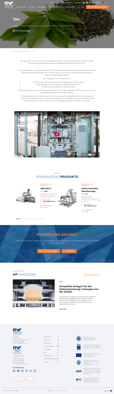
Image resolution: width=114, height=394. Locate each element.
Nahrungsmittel (26, 51)
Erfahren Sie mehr (48, 206)
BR (58, 362)
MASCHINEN (32, 7)
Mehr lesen (63, 309)
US (58, 352)
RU (58, 359)
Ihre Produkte (43, 7)
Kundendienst (70, 7)
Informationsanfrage (23, 31)
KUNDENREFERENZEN (67, 2)
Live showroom (54, 2)
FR (58, 355)
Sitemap (64, 390)
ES (57, 349)
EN (58, 340)
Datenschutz (51, 390)
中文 (58, 346)
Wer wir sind (21, 7)
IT (57, 336)
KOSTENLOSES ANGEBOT (99, 7)
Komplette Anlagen (56, 7)
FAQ (78, 7)
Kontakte (78, 2)
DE (58, 343)
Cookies (58, 390)
